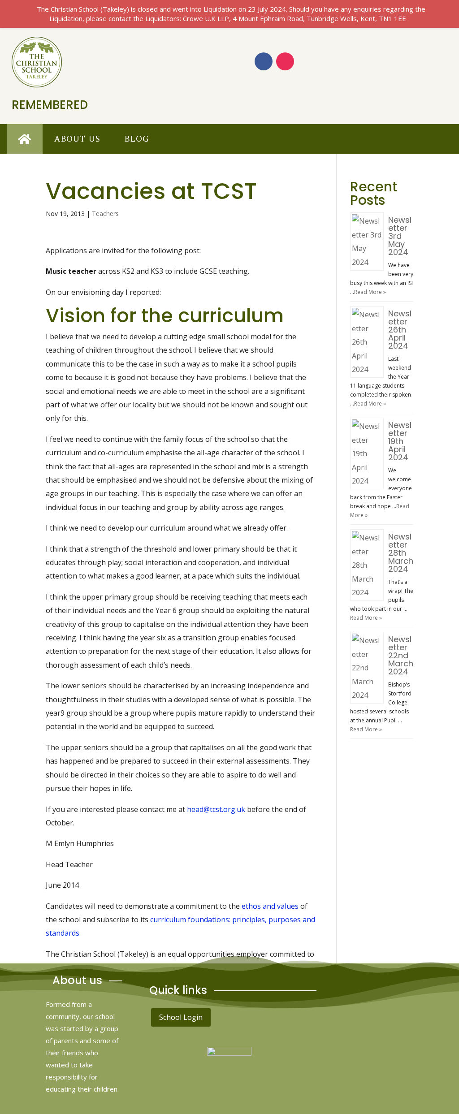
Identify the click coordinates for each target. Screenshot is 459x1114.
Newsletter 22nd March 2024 (400, 655)
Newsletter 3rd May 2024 (399, 236)
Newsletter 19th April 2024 (399, 441)
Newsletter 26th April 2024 (399, 329)
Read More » (370, 292)
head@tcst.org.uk (216, 809)
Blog (136, 139)
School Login (181, 1017)
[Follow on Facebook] (264, 61)
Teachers (105, 213)
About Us (77, 139)
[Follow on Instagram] (285, 61)
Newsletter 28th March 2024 (400, 552)
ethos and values (270, 906)
